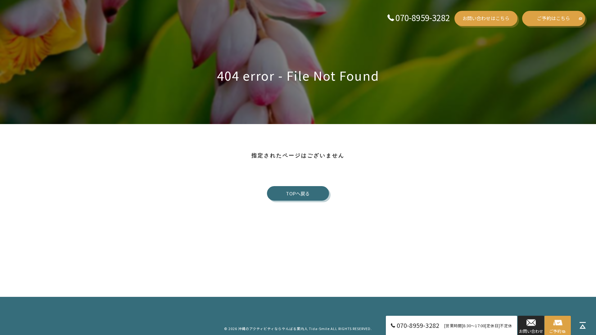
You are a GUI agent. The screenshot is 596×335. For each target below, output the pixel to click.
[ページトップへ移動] (583, 325)
